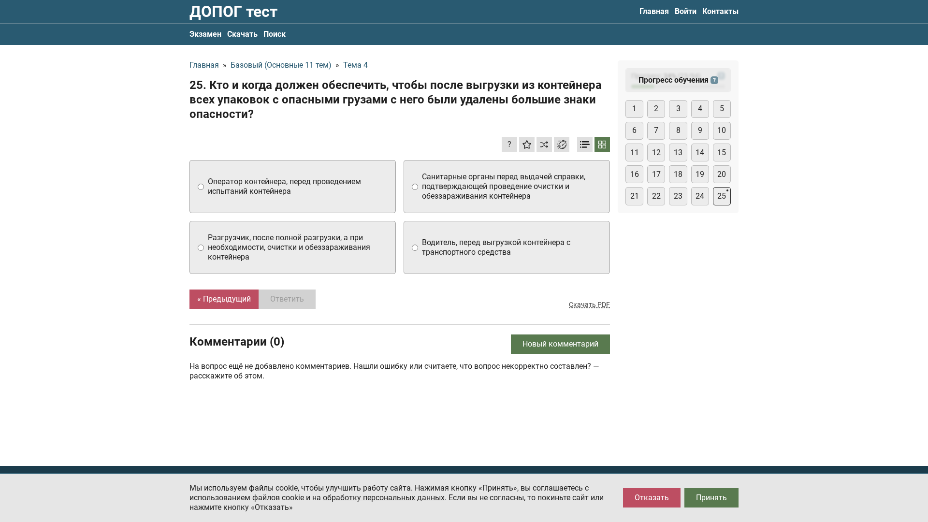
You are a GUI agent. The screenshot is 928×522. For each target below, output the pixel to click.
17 (656, 174)
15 (721, 152)
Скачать (242, 34)
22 (656, 196)
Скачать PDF (589, 304)
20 (721, 174)
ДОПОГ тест (233, 11)
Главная (654, 11)
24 (700, 196)
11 (634, 152)
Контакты (720, 11)
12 (656, 152)
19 (700, 174)
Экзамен (205, 34)
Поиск (274, 34)
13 (678, 152)
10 (721, 130)
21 (634, 196)
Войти (685, 11)
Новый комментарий (560, 343)
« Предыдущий (224, 299)
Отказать (652, 497)
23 (678, 196)
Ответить (287, 299)
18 (678, 174)
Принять (711, 497)
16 (634, 174)
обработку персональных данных (384, 497)
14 (700, 152)
